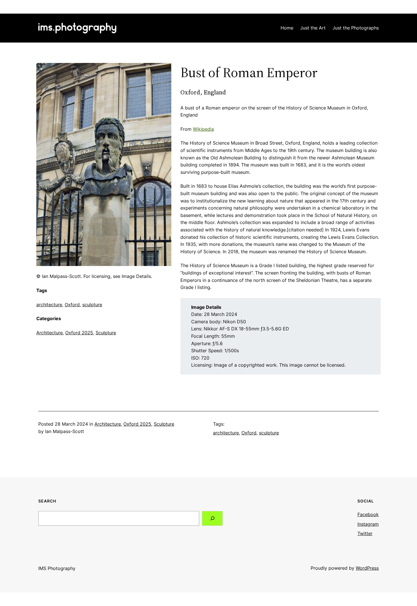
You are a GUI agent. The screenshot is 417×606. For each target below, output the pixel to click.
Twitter (364, 533)
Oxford (72, 304)
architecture (49, 304)
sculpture (92, 304)
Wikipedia (203, 129)
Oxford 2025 (79, 332)
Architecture (49, 332)
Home (287, 28)
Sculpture (106, 332)
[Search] (212, 518)
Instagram (368, 524)
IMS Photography (56, 568)
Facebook (368, 514)
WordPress (367, 568)
